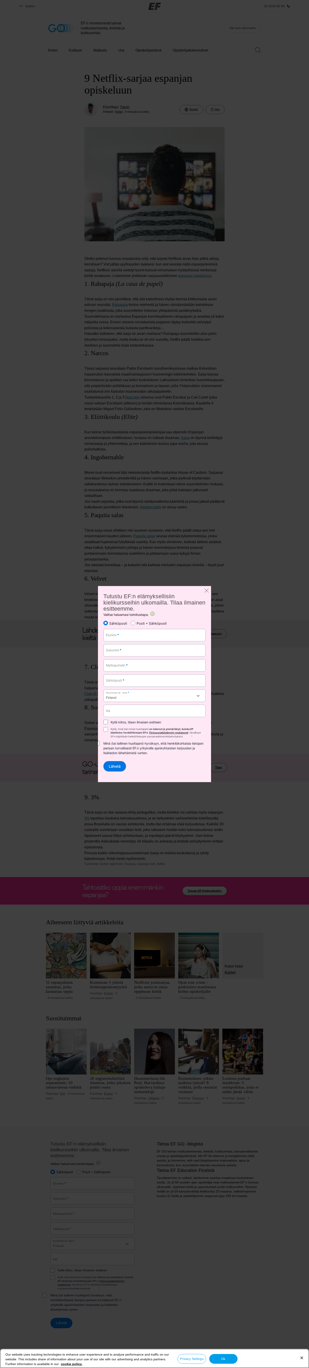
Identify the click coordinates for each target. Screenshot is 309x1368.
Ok (223, 1359)
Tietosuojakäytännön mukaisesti (168, 732)
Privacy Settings (191, 1359)
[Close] (302, 1358)
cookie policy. (71, 1364)
